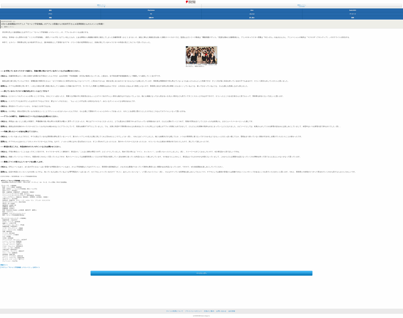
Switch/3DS (352, 10)
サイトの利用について (174, 311)
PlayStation (151, 10)
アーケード (353, 14)
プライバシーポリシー (193, 311)
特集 (50, 17)
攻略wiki (151, 17)
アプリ (50, 14)
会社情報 (231, 311)
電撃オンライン (9, 27)
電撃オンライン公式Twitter (301, 5)
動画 (352, 17)
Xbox (251, 10)
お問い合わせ (221, 311)
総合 (50, 10)
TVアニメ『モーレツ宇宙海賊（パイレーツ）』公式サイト (20, 267)
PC (151, 14)
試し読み (251, 17)
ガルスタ (251, 14)
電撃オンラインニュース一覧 (101, 5)
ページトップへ (201, 273)
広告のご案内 (209, 311)
